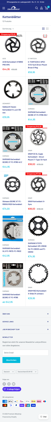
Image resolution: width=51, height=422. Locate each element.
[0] (46, 8)
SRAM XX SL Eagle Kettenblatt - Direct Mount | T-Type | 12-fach (37, 157)
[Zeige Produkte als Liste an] (47, 29)
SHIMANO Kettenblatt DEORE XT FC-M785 (11, 295)
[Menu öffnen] (3, 8)
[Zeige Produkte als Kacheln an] (43, 29)
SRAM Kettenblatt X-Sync (36, 202)
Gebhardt (6, 103)
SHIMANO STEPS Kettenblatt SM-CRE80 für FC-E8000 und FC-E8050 (37, 247)
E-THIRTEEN (32, 59)
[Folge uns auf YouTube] (13, 384)
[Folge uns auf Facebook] (4, 384)
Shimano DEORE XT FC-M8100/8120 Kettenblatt (12, 202)
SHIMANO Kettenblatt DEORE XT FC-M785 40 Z (12, 160)
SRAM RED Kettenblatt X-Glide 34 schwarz (37, 292)
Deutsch (7, 372)
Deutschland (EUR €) (25, 372)
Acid (4, 59)
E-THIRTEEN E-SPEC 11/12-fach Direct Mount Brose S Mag (37, 65)
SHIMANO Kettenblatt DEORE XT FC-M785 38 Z (37, 113)
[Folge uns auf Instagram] (9, 384)
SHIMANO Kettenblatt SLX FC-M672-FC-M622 (11, 249)
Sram (30, 150)
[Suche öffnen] (36, 8)
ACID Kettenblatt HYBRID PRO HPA (12, 63)
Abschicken (11, 360)
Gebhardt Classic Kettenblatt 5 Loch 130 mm (11, 110)
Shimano (31, 109)
